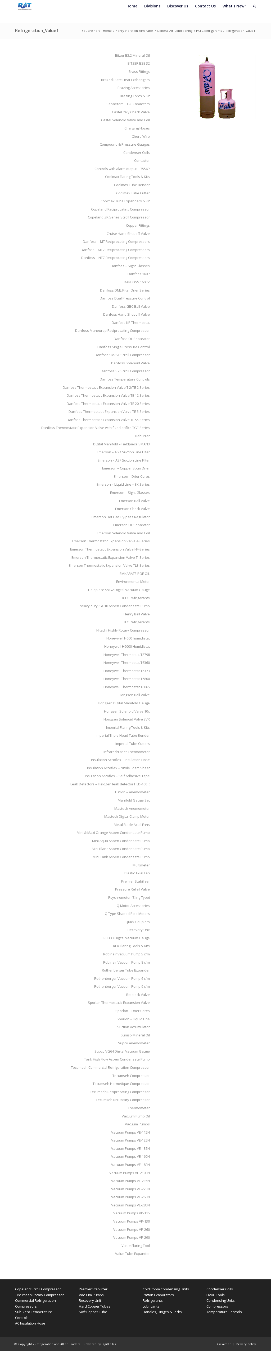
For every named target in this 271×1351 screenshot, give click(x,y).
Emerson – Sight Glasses (130, 492)
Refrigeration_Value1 (37, 30)
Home (107, 31)
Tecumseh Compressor (131, 1075)
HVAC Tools (215, 1294)
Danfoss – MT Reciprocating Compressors (116, 241)
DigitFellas (109, 1344)
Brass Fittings (139, 71)
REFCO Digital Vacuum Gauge (126, 938)
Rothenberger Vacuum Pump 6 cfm (122, 978)
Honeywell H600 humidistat (128, 638)
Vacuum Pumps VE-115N (130, 1132)
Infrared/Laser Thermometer (126, 751)
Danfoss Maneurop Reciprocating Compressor (112, 330)
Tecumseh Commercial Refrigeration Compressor (110, 1067)
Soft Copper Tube (93, 1311)
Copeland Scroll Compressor (38, 1289)
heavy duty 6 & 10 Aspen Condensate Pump (115, 605)
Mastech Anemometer (132, 808)
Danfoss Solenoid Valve (130, 363)
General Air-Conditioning (174, 31)
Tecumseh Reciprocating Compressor (120, 1091)
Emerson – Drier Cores (132, 476)
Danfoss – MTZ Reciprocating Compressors (115, 249)
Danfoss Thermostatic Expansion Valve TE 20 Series (108, 403)
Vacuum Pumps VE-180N (130, 1164)
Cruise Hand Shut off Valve (128, 233)
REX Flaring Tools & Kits (131, 945)
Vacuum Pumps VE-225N (130, 1189)
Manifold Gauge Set (134, 800)
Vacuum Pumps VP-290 (131, 1237)
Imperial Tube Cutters (132, 743)
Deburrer (142, 435)
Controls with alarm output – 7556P (122, 168)
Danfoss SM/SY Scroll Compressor (122, 354)
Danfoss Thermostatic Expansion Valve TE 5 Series (109, 411)
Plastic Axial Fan (137, 873)
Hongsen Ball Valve (134, 694)
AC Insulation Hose (30, 1323)
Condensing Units (220, 1300)
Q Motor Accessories (133, 905)
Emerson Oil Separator (131, 524)
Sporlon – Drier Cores (132, 1010)
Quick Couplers (137, 921)
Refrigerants (153, 1300)
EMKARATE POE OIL (135, 573)
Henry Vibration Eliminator (134, 31)
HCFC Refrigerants (209, 31)
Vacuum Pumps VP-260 (131, 1229)
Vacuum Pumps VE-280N (130, 1205)
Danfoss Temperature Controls (125, 379)
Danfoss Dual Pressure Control (125, 298)
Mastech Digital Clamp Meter (127, 816)
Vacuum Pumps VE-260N (130, 1197)
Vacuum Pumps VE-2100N (129, 1172)
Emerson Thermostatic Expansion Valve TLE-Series (109, 565)
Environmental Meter (133, 581)
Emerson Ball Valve (134, 500)
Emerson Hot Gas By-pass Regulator (121, 517)
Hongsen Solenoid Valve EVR (126, 719)
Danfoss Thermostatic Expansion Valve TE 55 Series (108, 419)
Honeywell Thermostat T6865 (126, 687)
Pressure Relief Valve (132, 889)
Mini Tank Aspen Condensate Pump (121, 857)
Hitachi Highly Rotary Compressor (123, 630)
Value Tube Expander (132, 1253)
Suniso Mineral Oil (135, 1035)
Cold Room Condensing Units (166, 1289)
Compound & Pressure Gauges (125, 144)
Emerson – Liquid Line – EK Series (123, 484)
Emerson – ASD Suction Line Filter (123, 452)
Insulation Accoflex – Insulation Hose (120, 759)
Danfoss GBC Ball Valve (131, 306)
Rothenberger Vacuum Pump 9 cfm (122, 986)
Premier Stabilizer (135, 881)
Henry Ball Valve (137, 614)
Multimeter (141, 865)
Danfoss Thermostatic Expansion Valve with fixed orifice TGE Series (95, 427)
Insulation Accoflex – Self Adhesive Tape (117, 775)
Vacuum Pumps (137, 1124)
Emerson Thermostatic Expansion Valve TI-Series (110, 557)
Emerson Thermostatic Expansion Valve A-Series (111, 541)
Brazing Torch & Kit (135, 95)
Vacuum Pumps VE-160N (130, 1156)
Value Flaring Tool (135, 1245)
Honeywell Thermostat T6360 (126, 662)
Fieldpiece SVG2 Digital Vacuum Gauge (119, 589)
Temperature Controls (224, 1311)
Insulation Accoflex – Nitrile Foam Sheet (118, 768)
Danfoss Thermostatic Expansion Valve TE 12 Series (108, 395)
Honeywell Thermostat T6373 (126, 670)
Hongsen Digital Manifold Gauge (124, 703)
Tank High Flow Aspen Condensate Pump (117, 1059)
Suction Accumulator (133, 1027)
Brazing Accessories (134, 87)
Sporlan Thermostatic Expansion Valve (119, 1002)
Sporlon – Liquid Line (133, 1019)
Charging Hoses (137, 128)
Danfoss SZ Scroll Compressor (125, 371)
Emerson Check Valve (132, 508)
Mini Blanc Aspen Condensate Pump (121, 848)
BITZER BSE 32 (139, 63)
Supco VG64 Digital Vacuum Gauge (122, 1051)
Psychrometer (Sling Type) (129, 897)
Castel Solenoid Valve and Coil (125, 120)
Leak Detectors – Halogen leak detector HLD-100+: (110, 784)
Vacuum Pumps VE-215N (130, 1180)
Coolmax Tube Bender (132, 184)
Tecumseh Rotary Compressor (39, 1294)
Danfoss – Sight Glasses (130, 265)
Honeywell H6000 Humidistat (127, 646)
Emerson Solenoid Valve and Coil (123, 533)
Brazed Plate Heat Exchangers (125, 79)
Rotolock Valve (138, 994)
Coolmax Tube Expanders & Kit (125, 201)
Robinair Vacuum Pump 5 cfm (126, 954)
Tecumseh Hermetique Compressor (121, 1083)
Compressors (217, 1306)
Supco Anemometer (134, 1043)
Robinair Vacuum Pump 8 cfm (126, 962)
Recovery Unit (139, 929)
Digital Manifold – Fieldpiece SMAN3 (121, 444)
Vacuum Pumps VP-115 (131, 1213)
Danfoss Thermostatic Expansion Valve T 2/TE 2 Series (106, 387)
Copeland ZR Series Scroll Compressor (119, 217)
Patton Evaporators (158, 1294)
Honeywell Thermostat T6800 (126, 678)
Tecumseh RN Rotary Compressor (123, 1099)
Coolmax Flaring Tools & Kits (127, 176)
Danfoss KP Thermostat (131, 322)
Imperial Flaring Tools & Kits (128, 727)
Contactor (142, 160)
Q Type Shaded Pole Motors (127, 913)
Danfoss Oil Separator (132, 338)
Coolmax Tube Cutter (133, 193)
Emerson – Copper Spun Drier (126, 468)
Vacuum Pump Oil (136, 1116)
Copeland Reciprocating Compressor (120, 209)
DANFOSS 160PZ (137, 282)
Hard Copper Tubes (94, 1306)
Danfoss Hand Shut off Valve (126, 314)
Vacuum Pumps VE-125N (130, 1140)
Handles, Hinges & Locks (162, 1311)
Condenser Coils (136, 152)
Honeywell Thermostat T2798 (126, 654)
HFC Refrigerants (136, 622)
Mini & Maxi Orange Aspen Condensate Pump (113, 832)
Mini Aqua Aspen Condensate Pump (121, 840)
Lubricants (151, 1306)
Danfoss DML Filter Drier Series (125, 290)
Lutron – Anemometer (132, 792)
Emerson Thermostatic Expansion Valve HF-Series (110, 549)
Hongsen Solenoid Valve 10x (127, 711)
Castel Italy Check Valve (131, 112)
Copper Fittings (138, 225)
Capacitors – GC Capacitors (128, 103)
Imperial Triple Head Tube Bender (123, 735)
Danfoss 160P (139, 273)
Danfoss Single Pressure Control (123, 347)
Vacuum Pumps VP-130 (131, 1221)
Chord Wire (141, 136)
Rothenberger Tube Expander (126, 970)
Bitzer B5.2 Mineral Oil (132, 55)
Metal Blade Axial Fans (132, 824)
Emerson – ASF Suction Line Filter (124, 460)
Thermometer (139, 1108)
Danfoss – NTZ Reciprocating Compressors (115, 257)
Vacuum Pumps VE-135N (130, 1148)
